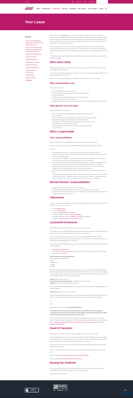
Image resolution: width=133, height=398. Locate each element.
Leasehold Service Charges (33, 62)
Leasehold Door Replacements (34, 54)
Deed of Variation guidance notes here (72, 358)
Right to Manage (30, 75)
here (66, 240)
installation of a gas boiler (77, 216)
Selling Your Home (30, 77)
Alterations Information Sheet (67, 212)
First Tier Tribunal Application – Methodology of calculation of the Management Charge (34, 42)
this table (58, 58)
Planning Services (61, 210)
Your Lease (29, 80)
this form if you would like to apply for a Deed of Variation (74, 355)
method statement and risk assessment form (70, 218)
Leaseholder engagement (32, 67)
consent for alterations (76, 214)
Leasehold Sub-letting (31, 64)
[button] (128, 393)
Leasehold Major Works (32, 59)
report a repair (65, 156)
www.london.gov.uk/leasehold (60, 249)
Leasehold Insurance (31, 56)
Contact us (52, 373)
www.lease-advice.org (67, 251)
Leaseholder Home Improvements (31, 71)
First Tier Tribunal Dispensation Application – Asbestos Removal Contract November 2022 (34, 49)
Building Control (61, 208)
